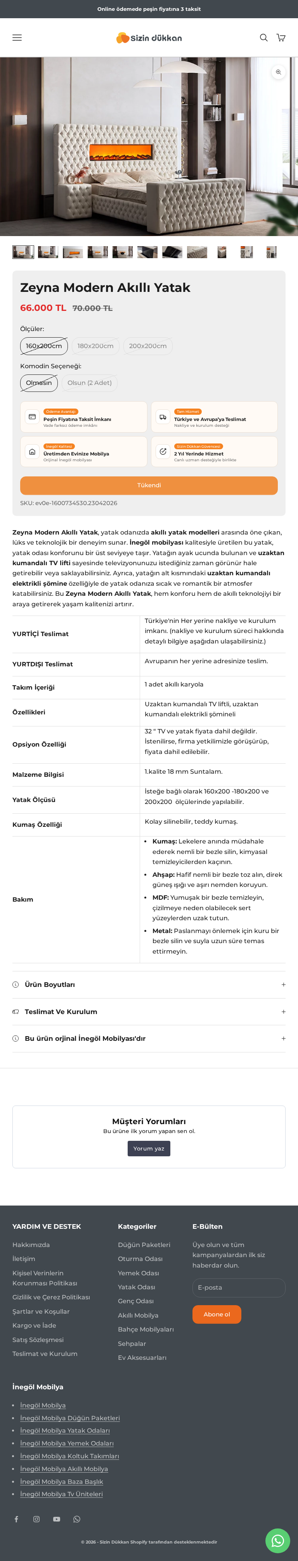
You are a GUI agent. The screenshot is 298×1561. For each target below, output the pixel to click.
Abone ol (217, 1314)
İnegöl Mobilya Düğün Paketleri (70, 1418)
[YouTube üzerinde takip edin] (57, 1519)
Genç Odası (136, 1301)
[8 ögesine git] (197, 252)
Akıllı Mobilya (138, 1315)
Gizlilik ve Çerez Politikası (51, 1297)
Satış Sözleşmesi (38, 1340)
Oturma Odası (140, 1259)
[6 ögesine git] (147, 252)
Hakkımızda (31, 1245)
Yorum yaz (148, 1148)
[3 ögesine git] (73, 252)
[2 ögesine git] (48, 252)
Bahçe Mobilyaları (146, 1329)
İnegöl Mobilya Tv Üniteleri (61, 1494)
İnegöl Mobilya (43, 1405)
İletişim (23, 1259)
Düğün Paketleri (144, 1245)
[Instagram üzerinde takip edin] (36, 1519)
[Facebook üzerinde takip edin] (16, 1519)
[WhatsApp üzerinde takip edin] (77, 1519)
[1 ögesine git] (23, 252)
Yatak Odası (136, 1287)
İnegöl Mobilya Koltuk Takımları (69, 1456)
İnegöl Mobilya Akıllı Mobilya (64, 1469)
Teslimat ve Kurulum (45, 1353)
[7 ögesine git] (172, 252)
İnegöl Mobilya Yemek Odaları (67, 1443)
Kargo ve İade (34, 1325)
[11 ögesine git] (271, 252)
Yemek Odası (138, 1273)
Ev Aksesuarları (142, 1357)
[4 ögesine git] (98, 252)
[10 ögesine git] (247, 252)
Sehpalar (132, 1343)
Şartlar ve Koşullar (41, 1311)
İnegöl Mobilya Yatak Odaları (65, 1430)
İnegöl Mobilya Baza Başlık (61, 1481)
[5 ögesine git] (122, 252)
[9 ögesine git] (222, 252)
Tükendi (149, 485)
